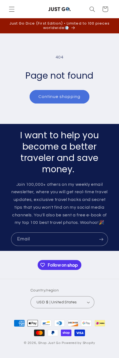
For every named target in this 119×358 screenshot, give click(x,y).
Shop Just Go (49, 342)
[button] (11, 9)
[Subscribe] (101, 239)
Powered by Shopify (78, 342)
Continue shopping (59, 96)
